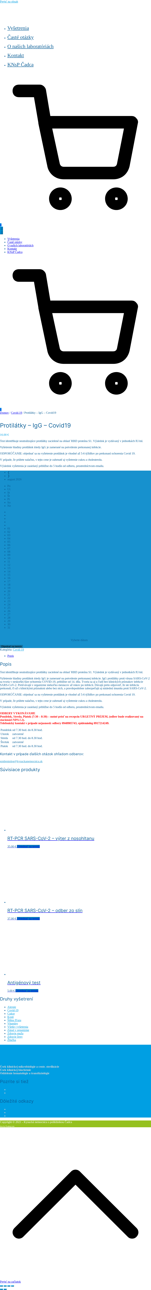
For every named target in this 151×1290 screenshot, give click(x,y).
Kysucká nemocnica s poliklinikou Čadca (31, 1092)
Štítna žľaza (14, 1020)
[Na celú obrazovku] (5, 1286)
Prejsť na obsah (9, 1)
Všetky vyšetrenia (17, 1026)
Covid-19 (16, 412)
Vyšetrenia (18, 28)
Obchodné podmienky (20, 1109)
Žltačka (11, 1040)
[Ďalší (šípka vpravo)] (5, 1289)
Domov (4, 412)
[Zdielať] (8, 1286)
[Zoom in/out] (1, 1286)
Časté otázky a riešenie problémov (27, 1115)
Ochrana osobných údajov (22, 1112)
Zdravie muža (15, 1033)
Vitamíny (12, 1023)
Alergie (11, 1007)
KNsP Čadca (20, 64)
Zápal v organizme (18, 1030)
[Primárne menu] (1, 228)
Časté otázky (20, 37)
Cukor (11, 1013)
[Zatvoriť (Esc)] (12, 1286)
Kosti (10, 1016)
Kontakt (15, 55)
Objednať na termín (11, 646)
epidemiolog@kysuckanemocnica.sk (21, 761)
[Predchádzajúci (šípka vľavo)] (1, 1289)
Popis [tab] (10, 655)
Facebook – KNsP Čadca (22, 1089)
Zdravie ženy (15, 1036)
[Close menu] (1, 232)
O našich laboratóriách (30, 46)
